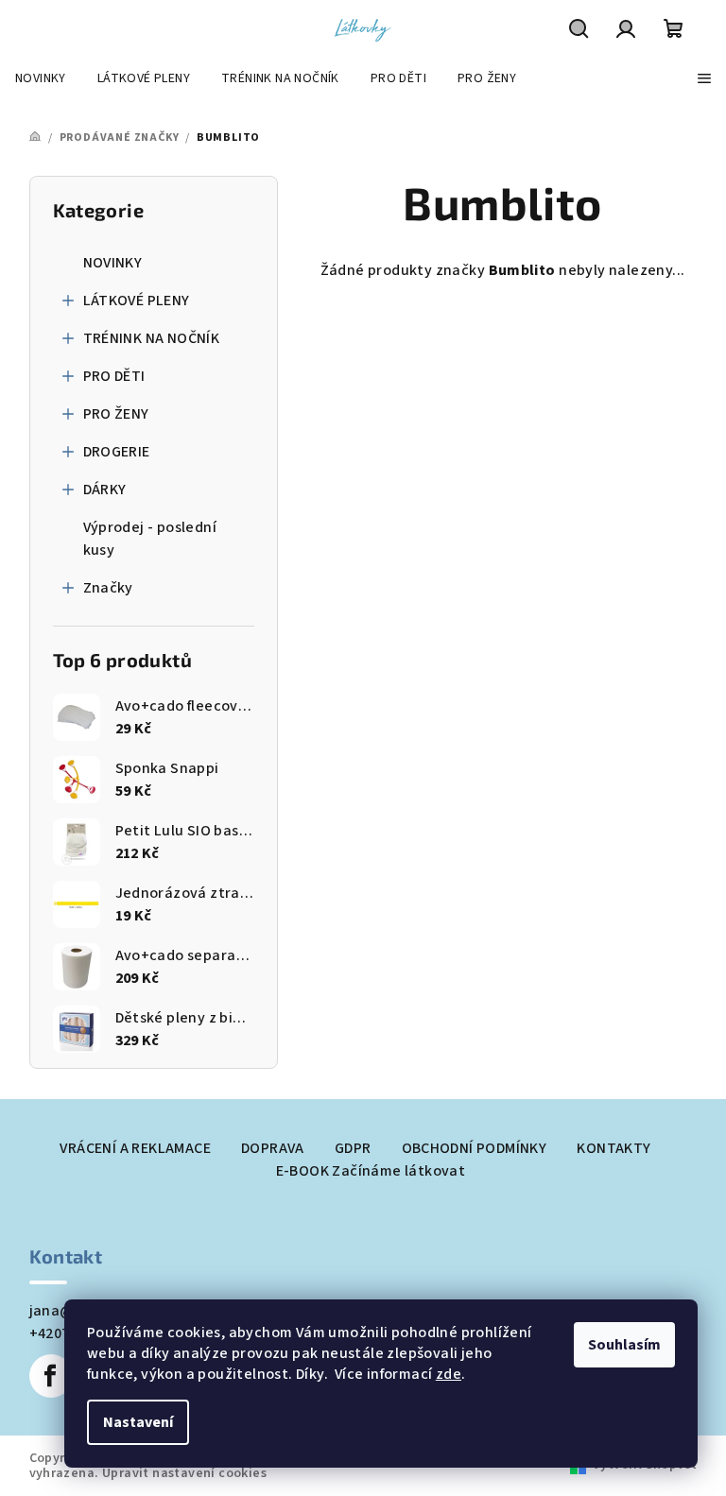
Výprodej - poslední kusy (150, 538)
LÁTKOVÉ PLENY (136, 300)
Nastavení (138, 1422)
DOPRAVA (272, 1148)
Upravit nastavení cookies (184, 1473)
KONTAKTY (613, 1148)
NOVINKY (113, 262)
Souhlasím (624, 1344)
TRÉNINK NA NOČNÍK (151, 338)
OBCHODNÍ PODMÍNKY (474, 1148)
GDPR (353, 1148)
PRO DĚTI (114, 376)
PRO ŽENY (116, 414)
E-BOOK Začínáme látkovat (371, 1171)
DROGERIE (116, 451)
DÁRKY (105, 489)
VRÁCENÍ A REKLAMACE (135, 1148)
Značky (108, 587)
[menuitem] (40, 78)
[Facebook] (51, 1376)
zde (448, 1374)
